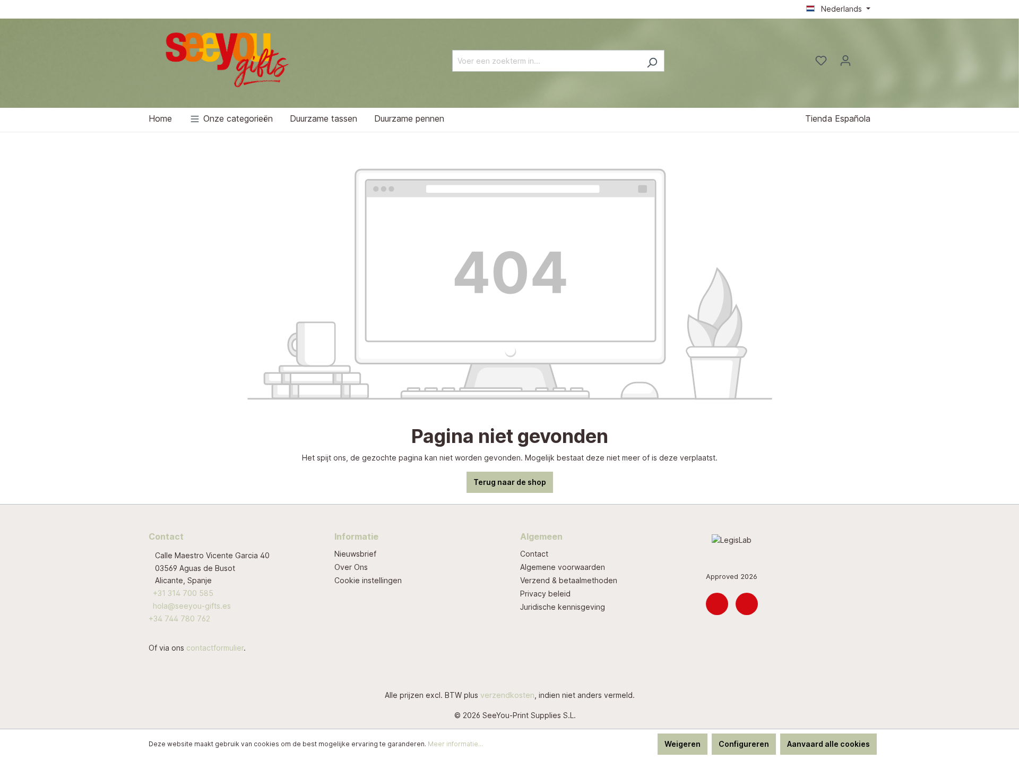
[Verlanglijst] (821, 60)
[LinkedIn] (717, 604)
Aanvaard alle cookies (828, 743)
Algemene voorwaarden (562, 567)
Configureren (744, 743)
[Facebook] (747, 604)
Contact (534, 553)
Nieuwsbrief (355, 553)
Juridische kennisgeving (562, 606)
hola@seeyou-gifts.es (192, 605)
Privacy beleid (545, 593)
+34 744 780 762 (179, 618)
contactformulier (215, 647)
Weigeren (682, 743)
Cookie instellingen (368, 580)
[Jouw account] (845, 60)
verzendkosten (507, 695)
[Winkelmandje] (864, 57)
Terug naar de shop (509, 482)
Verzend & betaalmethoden (568, 580)
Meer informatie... (455, 744)
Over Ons (351, 567)
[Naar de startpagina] (228, 58)
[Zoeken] (652, 61)
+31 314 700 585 (183, 593)
